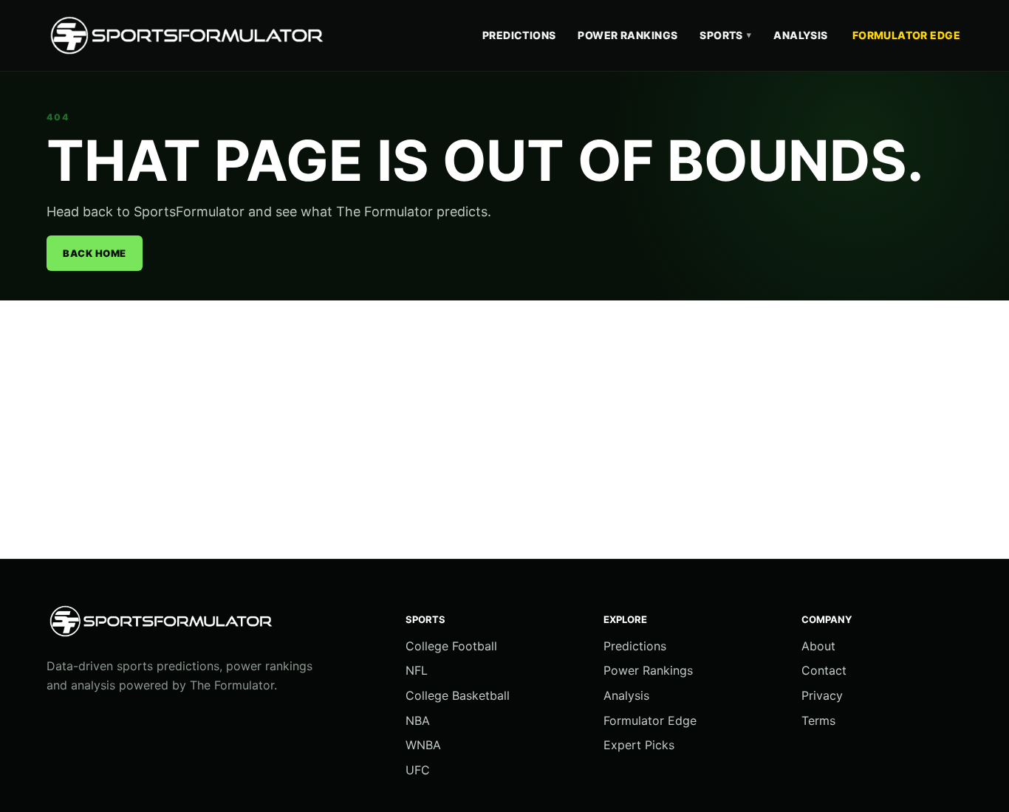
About (818, 646)
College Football (451, 646)
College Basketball (458, 695)
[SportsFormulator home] (191, 35)
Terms (818, 720)
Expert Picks (638, 744)
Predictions (519, 35)
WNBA (423, 744)
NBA (418, 720)
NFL (417, 670)
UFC (418, 770)
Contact (823, 670)
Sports (725, 35)
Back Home (94, 253)
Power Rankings (627, 35)
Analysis (800, 35)
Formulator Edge (906, 35)
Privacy (822, 695)
